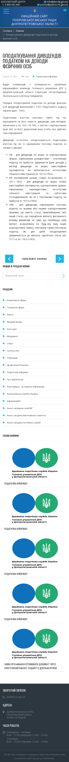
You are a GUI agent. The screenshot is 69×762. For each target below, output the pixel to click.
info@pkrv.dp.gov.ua (57, 1)
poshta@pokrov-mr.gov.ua (54, 4)
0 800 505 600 (12, 4)
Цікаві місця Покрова (17, 365)
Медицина (12, 336)
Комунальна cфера (16, 300)
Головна (7, 30)
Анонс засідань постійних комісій (24, 422)
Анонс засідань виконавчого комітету (26, 415)
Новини (20, 30)
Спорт (10, 343)
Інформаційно (14, 401)
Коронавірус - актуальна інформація (25, 386)
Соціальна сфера (15, 307)
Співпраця (12, 357)
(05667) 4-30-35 (16, 696)
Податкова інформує (46, 76)
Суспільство (13, 350)
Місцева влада (14, 321)
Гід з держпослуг (15, 379)
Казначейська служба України (22, 393)
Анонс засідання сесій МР (20, 408)
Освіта (10, 314)
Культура (12, 329)
